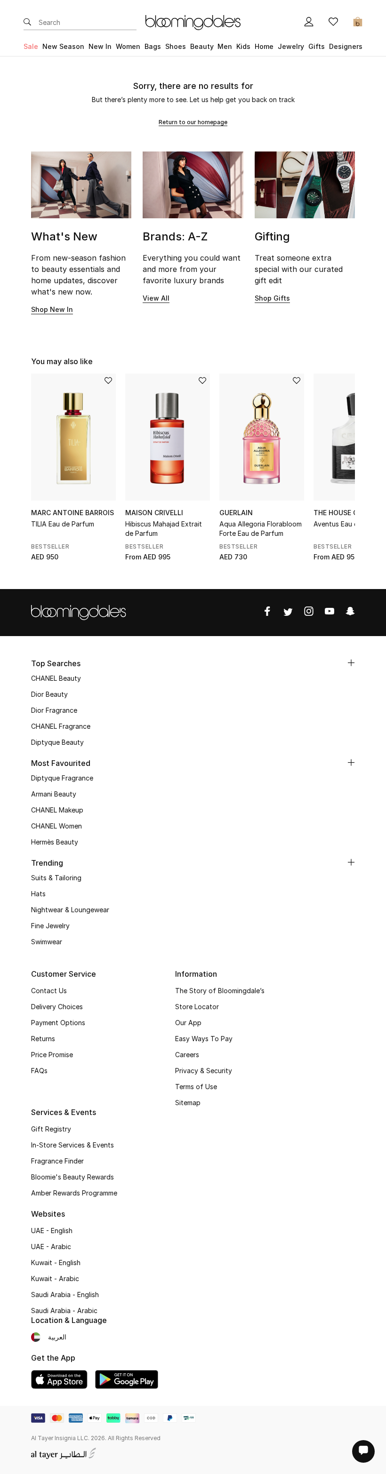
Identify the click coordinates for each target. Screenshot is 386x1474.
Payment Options (58, 1023)
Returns (43, 1039)
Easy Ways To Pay (204, 1039)
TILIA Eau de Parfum (62, 524)
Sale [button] (31, 46)
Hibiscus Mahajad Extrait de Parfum (163, 528)
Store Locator (197, 1007)
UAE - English (51, 1231)
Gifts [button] (316, 46)
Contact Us (49, 991)
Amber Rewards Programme (74, 1193)
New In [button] (100, 46)
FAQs (39, 1071)
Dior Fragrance (54, 710)
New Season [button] (63, 46)
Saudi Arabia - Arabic (64, 1311)
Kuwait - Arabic (55, 1279)
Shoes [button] (175, 46)
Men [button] (224, 46)
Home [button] (264, 46)
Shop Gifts (272, 298)
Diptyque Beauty (57, 742)
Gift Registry (51, 1129)
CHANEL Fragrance (60, 726)
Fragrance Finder (57, 1161)
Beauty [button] (202, 46)
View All (156, 298)
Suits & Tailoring (56, 878)
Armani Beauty (53, 794)
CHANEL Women (56, 826)
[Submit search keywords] (27, 22)
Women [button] (128, 46)
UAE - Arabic (51, 1247)
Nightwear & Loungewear (70, 910)
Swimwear (46, 942)
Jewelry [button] (291, 46)
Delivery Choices (57, 1007)
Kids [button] (243, 46)
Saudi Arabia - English (65, 1295)
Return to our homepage (193, 122)
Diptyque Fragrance (62, 778)
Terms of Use (196, 1087)
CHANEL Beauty (56, 678)
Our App (188, 1023)
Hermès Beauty (54, 842)
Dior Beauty (49, 694)
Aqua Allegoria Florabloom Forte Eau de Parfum (260, 528)
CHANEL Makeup (57, 810)
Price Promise (52, 1055)
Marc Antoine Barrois (72, 513)
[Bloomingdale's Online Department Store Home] (193, 21)
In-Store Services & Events (72, 1145)
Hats (38, 894)
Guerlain (236, 513)
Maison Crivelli (154, 513)
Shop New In (52, 309)
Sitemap (188, 1103)
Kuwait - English (55, 1263)
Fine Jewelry (50, 926)
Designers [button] (345, 46)
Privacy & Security (203, 1071)
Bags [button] (153, 46)
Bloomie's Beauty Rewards (72, 1177)
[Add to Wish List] (108, 381)
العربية (57, 1337)
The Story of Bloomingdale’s (220, 991)
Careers (187, 1055)
